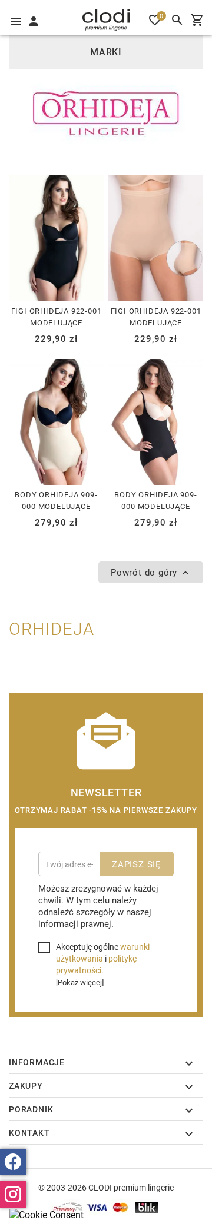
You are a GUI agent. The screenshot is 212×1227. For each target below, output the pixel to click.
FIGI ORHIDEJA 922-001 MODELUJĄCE (56, 316)
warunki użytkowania (103, 952)
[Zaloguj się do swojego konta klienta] (33, 20)
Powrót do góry (145, 572)
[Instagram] (13, 1194)
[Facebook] (13, 1162)
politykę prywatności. (96, 964)
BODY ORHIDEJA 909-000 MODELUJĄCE (56, 500)
